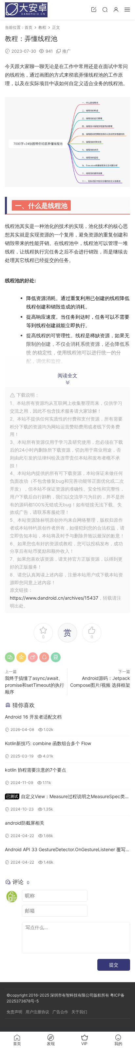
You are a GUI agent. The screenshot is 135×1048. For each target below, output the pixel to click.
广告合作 (60, 1011)
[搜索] (105, 9)
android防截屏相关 (24, 823)
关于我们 (79, 1011)
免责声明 (14, 1011)
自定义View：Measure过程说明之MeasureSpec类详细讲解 (67, 797)
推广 (66, 51)
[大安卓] (26, 10)
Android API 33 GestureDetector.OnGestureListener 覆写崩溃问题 (67, 850)
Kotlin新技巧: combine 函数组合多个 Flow (48, 743)
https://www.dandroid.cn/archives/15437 (54, 598)
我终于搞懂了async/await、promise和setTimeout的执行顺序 (34, 685)
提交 (113, 964)
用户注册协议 (37, 1011)
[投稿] (94, 9)
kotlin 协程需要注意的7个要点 (35, 770)
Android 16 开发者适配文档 (33, 717)
